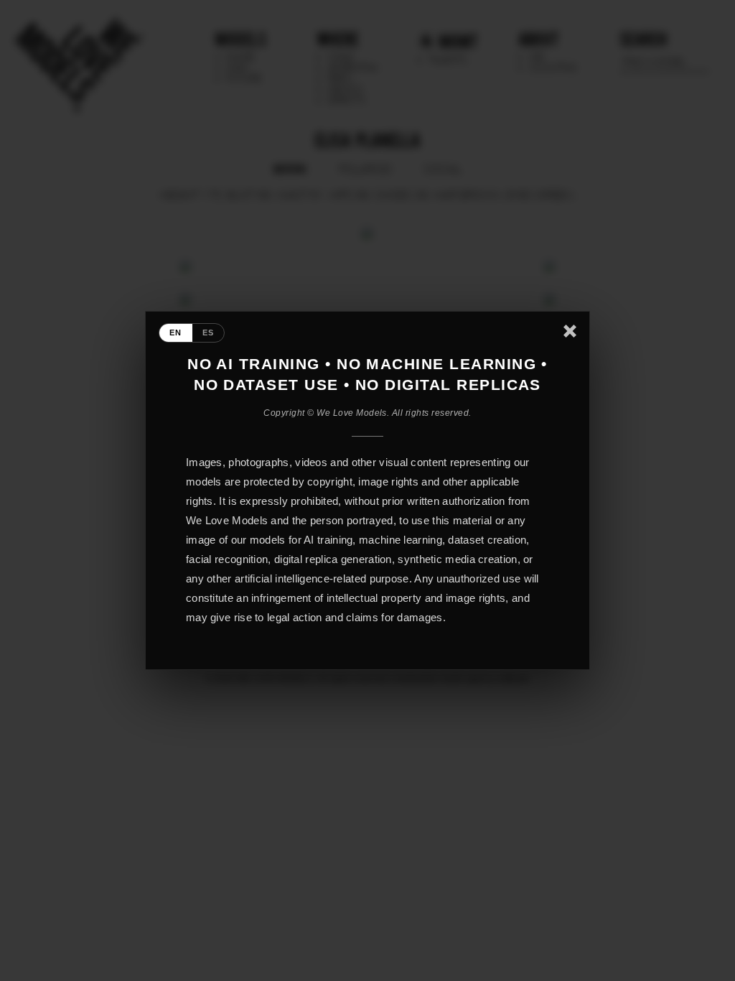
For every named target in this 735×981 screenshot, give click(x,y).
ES (208, 332)
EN (175, 332)
